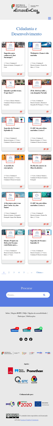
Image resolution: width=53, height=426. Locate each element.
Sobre (8, 313)
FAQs (25, 313)
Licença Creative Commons (29, 420)
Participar (21, 316)
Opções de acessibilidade (37, 313)
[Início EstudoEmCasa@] (25, 5)
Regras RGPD (16, 313)
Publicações (30, 316)
